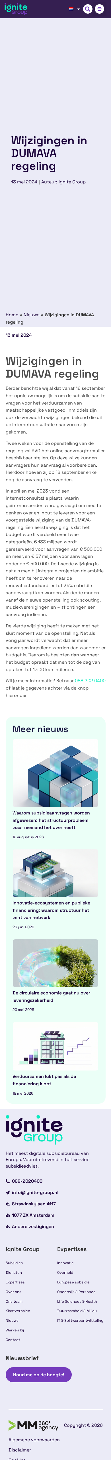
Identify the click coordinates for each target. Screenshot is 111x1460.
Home (12, 315)
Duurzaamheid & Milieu (77, 1310)
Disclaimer (20, 1450)
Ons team (14, 1301)
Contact (13, 1339)
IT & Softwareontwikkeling (80, 1320)
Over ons (13, 1291)
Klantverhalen (18, 1310)
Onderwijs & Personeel (76, 1291)
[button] (87, 9)
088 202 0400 (90, 681)
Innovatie (65, 1262)
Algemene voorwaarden (34, 1440)
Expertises (15, 1282)
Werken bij (15, 1330)
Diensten (14, 1272)
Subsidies (14, 1262)
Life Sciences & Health (77, 1301)
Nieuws (31, 315)
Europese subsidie (73, 1282)
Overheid (65, 1272)
